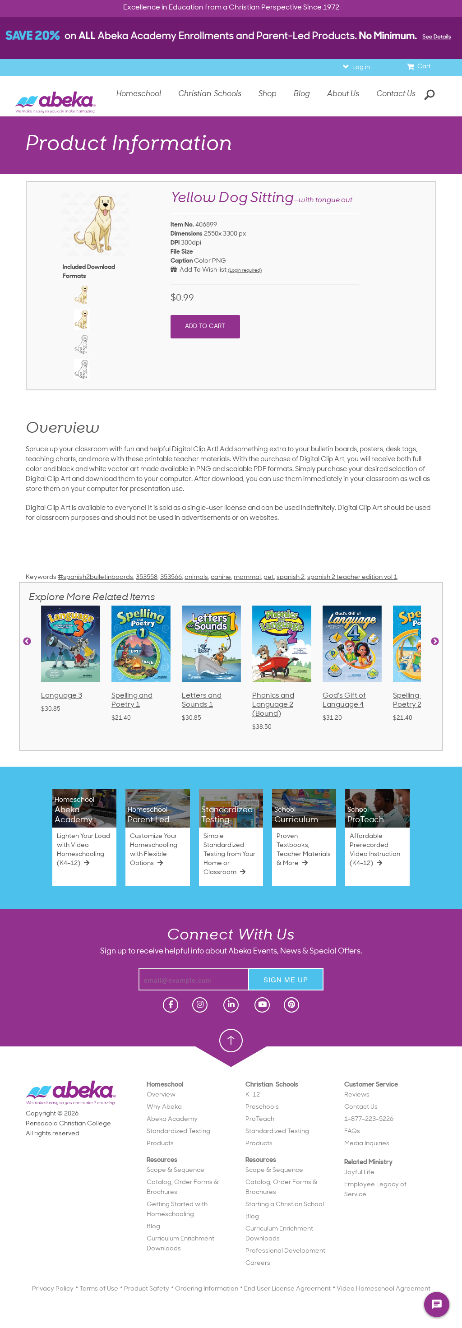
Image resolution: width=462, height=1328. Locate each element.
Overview (161, 1095)
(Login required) (245, 270)
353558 (146, 577)
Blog (153, 1226)
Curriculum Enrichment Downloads (180, 1243)
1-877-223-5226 (368, 1119)
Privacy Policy (53, 1289)
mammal (247, 577)
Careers (257, 1263)
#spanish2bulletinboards (95, 577)
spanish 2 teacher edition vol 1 (352, 577)
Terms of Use (98, 1289)
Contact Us (396, 94)
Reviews (357, 1095)
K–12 (252, 1095)
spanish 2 (291, 577)
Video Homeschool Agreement (383, 1289)
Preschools (262, 1107)
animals (196, 577)
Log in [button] (361, 67)
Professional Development (285, 1251)
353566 (171, 577)
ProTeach (259, 1119)
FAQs (352, 1131)
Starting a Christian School (284, 1204)
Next (434, 641)
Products (160, 1143)
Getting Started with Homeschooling (177, 1209)
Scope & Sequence (175, 1170)
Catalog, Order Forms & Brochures (183, 1187)
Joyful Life (359, 1172)
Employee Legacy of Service (375, 1189)
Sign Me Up (285, 979)
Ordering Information (206, 1289)
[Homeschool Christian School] (169, 1005)
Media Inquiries (366, 1143)
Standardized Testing (178, 1131)
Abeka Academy (172, 1119)
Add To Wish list (201, 270)
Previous (27, 641)
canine (221, 577)
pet (268, 577)
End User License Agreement (287, 1289)
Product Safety (146, 1289)
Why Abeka (164, 1107)
